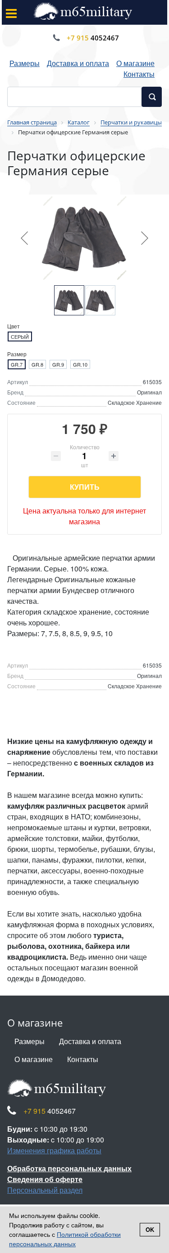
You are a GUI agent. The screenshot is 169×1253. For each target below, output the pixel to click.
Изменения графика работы (54, 1150)
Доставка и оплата (78, 63)
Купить (85, 487)
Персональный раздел (44, 1190)
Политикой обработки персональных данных (65, 1239)
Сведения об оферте (44, 1179)
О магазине (135, 63)
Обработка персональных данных (69, 1168)
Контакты (139, 74)
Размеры (24, 63)
